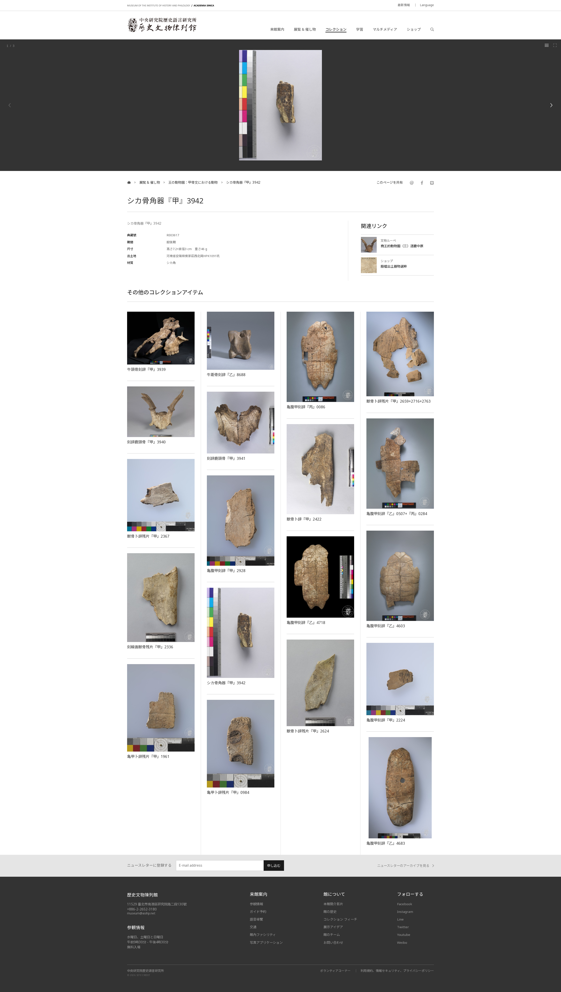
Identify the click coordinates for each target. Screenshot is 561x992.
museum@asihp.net (141, 913)
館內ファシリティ (263, 934)
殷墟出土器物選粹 (394, 266)
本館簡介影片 (333, 904)
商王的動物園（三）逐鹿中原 (402, 246)
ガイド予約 (258, 911)
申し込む (273, 865)
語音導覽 (256, 919)
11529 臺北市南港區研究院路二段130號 (156, 904)
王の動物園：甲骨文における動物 (193, 182)
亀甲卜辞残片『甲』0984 (228, 792)
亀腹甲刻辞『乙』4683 (385, 843)
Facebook (404, 904)
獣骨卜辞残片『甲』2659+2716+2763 (398, 401)
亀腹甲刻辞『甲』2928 (226, 570)
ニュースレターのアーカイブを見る (403, 865)
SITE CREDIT (143, 975)
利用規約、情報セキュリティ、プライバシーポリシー (397, 971)
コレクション (335, 29)
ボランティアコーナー (335, 971)
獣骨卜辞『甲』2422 (304, 519)
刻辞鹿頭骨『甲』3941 (226, 458)
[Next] (551, 105)
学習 (359, 29)
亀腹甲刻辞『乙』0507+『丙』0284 (396, 513)
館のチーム (331, 934)
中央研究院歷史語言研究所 (145, 970)
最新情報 (404, 5)
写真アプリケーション (266, 942)
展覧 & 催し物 (305, 29)
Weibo (402, 942)
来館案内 (277, 29)
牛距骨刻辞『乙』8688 (226, 374)
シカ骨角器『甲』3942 (243, 182)
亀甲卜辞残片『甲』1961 (148, 756)
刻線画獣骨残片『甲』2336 (150, 646)
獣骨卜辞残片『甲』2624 (308, 731)
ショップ (414, 29)
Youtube (403, 934)
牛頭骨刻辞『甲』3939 (146, 369)
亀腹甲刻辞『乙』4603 (385, 625)
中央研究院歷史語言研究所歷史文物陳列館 (161, 25)
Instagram (405, 911)
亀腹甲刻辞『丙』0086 (306, 406)
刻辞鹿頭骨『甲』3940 (146, 441)
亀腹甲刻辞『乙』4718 (306, 622)
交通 (253, 927)
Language (427, 5)
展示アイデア (333, 927)
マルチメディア (385, 29)
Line (400, 919)
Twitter (403, 927)
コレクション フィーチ (340, 919)
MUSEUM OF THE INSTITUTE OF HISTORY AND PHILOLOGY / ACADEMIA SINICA (170, 5)
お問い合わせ (333, 942)
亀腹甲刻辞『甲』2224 (385, 720)
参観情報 (256, 904)
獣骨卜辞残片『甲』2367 (148, 536)
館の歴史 (330, 911)
